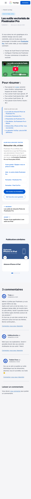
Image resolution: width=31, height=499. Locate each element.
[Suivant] (26, 257)
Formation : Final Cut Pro (12, 185)
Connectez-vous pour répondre (12, 326)
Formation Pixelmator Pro (13, 116)
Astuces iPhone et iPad (12, 264)
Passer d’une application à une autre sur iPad (14, 219)
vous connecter (15, 391)
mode (17, 87)
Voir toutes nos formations (14, 191)
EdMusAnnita (13, 335)
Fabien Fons (13, 360)
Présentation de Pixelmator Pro (15, 119)
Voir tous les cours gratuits (14, 197)
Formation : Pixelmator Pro (13, 180)
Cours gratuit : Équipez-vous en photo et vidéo (15, 165)
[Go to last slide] (5, 257)
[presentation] (15, 253)
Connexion (25, 2)
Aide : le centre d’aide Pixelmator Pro (15, 173)
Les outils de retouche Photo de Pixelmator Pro (14, 209)
